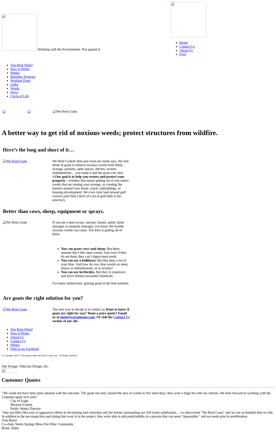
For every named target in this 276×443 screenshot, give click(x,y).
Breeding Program (22, 77)
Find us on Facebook (24, 349)
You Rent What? (21, 65)
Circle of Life (19, 96)
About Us (186, 50)
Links (14, 84)
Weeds (14, 88)
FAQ (182, 54)
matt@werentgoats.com (77, 317)
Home (183, 42)
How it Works (20, 69)
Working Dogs (20, 80)
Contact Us (187, 46)
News (14, 92)
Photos (15, 73)
